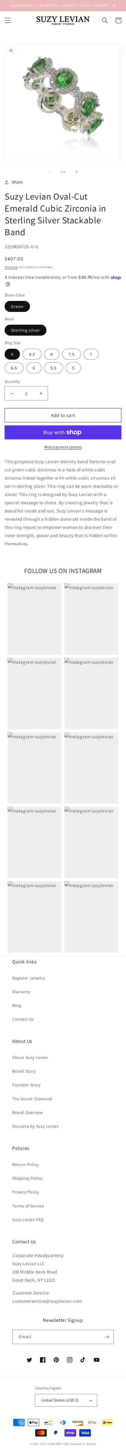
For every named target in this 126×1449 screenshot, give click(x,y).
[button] (7, 20)
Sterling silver (25, 330)
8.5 (32, 354)
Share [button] (17, 182)
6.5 (14, 368)
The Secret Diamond (32, 1099)
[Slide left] (49, 171)
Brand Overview (27, 1112)
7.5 (72, 354)
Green (17, 306)
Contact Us (23, 1019)
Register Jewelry (28, 978)
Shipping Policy (27, 1178)
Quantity (12, 381)
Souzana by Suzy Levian (35, 1126)
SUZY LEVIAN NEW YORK (54, 1443)
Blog (16, 1005)
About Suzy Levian (30, 1057)
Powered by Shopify (83, 1443)
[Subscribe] (106, 1337)
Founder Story (26, 1085)
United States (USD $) (60, 1400)
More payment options (63, 447)
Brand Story (24, 1071)
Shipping (11, 267)
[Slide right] (76, 171)
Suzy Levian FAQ (28, 1219)
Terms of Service (28, 1206)
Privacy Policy (25, 1192)
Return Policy (25, 1164)
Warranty (21, 991)
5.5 (53, 368)
